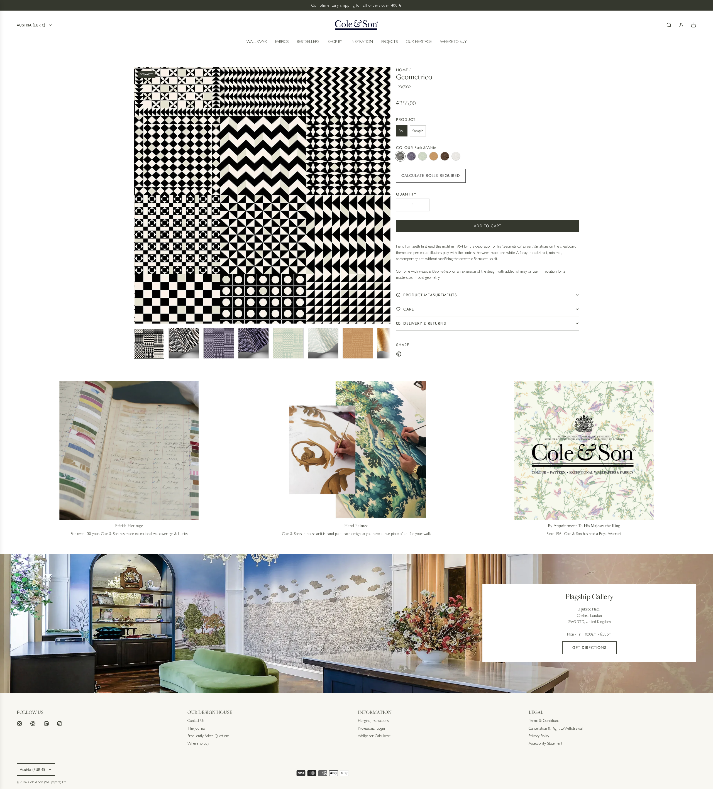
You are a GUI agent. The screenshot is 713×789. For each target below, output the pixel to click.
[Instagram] (19, 773)
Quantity (406, 194)
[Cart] (693, 25)
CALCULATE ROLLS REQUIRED (430, 175)
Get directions (589, 647)
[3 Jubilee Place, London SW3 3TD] (356, 623)
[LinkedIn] (46, 773)
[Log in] (681, 25)
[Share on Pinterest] (399, 355)
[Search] (669, 25)
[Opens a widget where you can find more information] (692, 779)
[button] (138, 195)
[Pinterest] (33, 773)
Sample (417, 131)
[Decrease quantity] (402, 205)
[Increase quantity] (423, 205)
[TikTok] (59, 773)
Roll (401, 131)
